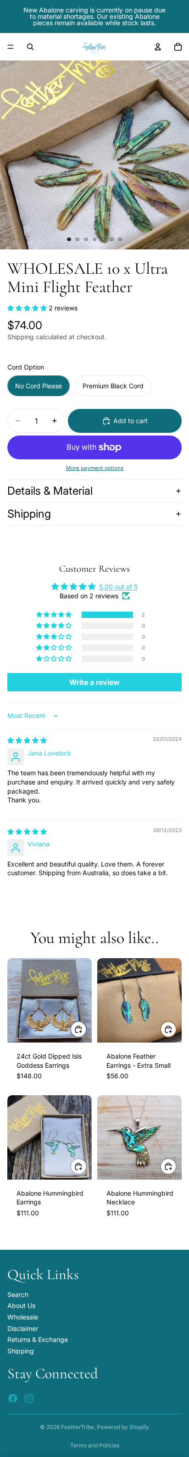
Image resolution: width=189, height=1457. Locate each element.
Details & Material (50, 490)
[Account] (158, 47)
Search (17, 1294)
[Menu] (10, 46)
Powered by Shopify (123, 1427)
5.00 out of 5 (118, 587)
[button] (28, 308)
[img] (27, 740)
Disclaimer (22, 1328)
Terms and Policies (94, 1445)
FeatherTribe (77, 1427)
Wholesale (22, 1317)
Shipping (29, 513)
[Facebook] (12, 1398)
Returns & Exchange (37, 1339)
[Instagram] (28, 1398)
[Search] (30, 47)
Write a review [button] (94, 682)
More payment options (94, 468)
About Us (21, 1305)
